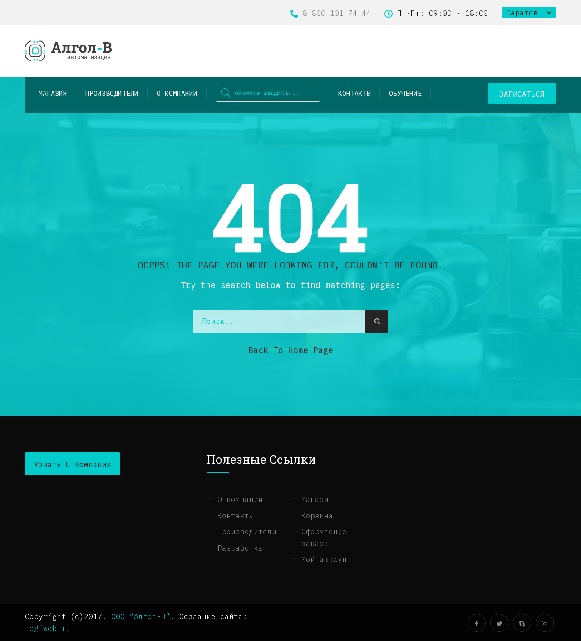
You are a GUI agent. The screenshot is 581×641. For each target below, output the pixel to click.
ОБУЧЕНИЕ (405, 93)
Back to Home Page (290, 350)
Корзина (317, 515)
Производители (246, 531)
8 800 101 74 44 (337, 13)
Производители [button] (111, 93)
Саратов (522, 12)
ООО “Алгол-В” (140, 616)
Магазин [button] (53, 93)
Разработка (240, 547)
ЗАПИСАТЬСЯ (522, 94)
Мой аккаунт (326, 559)
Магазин (317, 499)
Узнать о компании (72, 464)
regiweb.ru (47, 628)
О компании (177, 93)
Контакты (354, 93)
